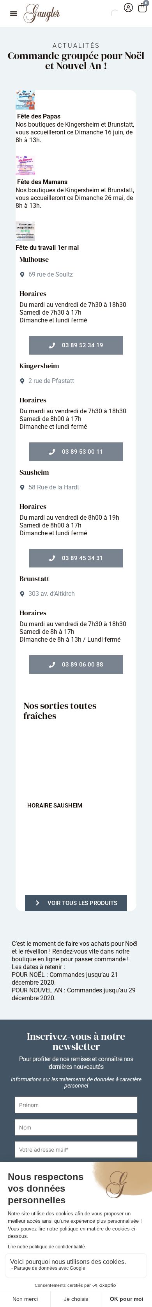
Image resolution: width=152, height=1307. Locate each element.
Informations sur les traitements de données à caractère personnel (76, 1082)
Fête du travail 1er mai (47, 247)
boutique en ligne (35, 959)
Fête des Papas (39, 116)
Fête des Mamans (42, 182)
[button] (13, 13)
